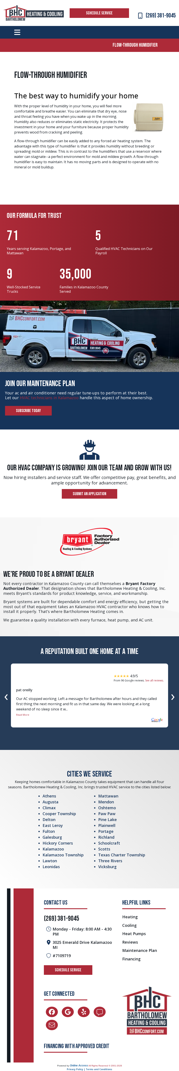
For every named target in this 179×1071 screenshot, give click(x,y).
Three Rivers (110, 860)
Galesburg (52, 837)
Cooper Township (59, 813)
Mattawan (108, 796)
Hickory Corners (58, 843)
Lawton (50, 860)
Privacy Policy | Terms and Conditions (89, 1069)
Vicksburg (107, 866)
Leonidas (51, 866)
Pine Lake (107, 819)
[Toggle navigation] (17, 32)
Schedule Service (99, 13)
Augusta (51, 801)
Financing (131, 959)
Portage (106, 831)
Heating (130, 916)
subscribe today (28, 410)
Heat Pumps (134, 933)
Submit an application (89, 493)
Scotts (104, 849)
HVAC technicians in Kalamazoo (49, 397)
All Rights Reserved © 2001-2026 (105, 1065)
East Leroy (53, 825)
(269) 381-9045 (161, 15)
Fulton (49, 831)
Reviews (130, 942)
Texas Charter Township (121, 854)
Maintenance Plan (139, 950)
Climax (49, 807)
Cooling (129, 925)
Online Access (79, 1065)
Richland (106, 837)
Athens (49, 796)
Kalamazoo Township (63, 854)
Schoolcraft (109, 843)
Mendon (106, 801)
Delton (49, 819)
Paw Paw (106, 813)
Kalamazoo (53, 849)
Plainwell (106, 825)
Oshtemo (107, 807)
